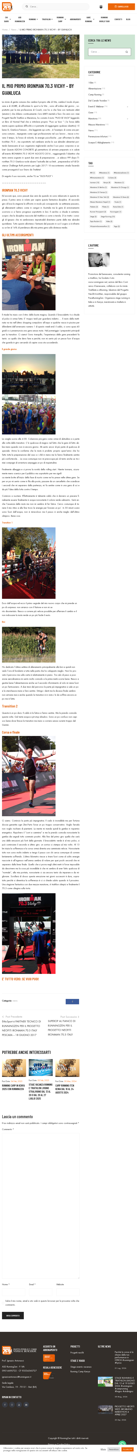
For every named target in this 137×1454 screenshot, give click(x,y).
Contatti (118, 19)
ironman (94, 182)
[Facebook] (72, 1001)
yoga (117, 226)
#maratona (104, 173)
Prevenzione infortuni (98, 137)
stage (93, 216)
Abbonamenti (75, 19)
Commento (8, 1129)
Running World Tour (104, 19)
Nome (6, 1284)
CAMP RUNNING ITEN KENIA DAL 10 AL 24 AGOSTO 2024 (64, 1089)
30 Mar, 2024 (70, 1081)
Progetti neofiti (77, 1353)
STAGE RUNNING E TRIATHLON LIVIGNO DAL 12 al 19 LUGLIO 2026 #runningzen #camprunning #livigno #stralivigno (125, 1385)
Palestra (94, 207)
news (13, 30)
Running (32, 19)
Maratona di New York (99, 197)
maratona (119, 182)
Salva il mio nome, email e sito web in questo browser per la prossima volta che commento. (42, 1303)
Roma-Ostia (118, 207)
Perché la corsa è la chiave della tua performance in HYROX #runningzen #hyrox (124, 1357)
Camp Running (94, 95)
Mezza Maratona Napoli (100, 202)
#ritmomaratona (97, 178)
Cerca (126, 52)
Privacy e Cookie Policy (59, 1444)
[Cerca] (27, 6)
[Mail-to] (26, 1405)
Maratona (92, 119)
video (109, 221)
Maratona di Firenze (98, 192)
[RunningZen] (7, 6)
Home (5, 30)
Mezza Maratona (96, 125)
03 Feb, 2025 (43, 1080)
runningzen (115, 212)
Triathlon (46, 19)
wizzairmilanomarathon (99, 226)
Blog (128, 19)
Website (60, 1284)
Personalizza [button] (114, 1449)
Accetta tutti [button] (127, 1449)
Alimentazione (94, 89)
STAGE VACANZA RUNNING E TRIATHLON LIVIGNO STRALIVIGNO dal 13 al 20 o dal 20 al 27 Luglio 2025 (40, 1091)
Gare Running (88, 19)
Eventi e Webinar (96, 107)
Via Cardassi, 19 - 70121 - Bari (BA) (19, 1387)
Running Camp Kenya (80, 1372)
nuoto (118, 202)
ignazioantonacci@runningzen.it (16, 1377)
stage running (108, 216)
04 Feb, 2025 (16, 1081)
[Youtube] (19, 1405)
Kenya (107, 182)
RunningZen (65, 1438)
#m (92, 173)
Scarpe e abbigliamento (99, 143)
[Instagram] (12, 1405)
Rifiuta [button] (103, 1449)
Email (32, 1284)
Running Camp (60, 19)
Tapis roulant (96, 221)
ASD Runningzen (20, 19)
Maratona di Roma (121, 197)
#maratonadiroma (121, 173)
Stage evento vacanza (81, 1367)
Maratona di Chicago (120, 187)
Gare (90, 113)
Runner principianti (98, 212)
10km (90, 83)
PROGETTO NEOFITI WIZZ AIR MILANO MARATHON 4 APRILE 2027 (124, 1411)
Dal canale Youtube (97, 101)
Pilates (105, 207)
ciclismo (112, 178)
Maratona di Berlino (98, 187)
